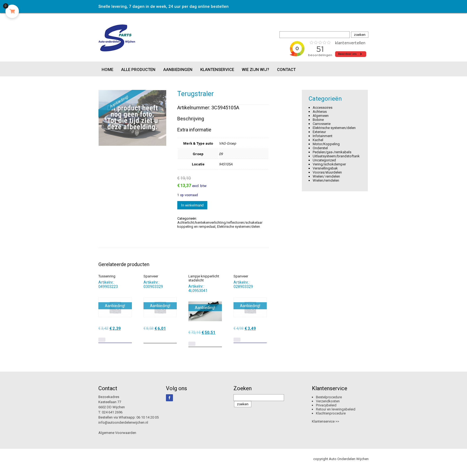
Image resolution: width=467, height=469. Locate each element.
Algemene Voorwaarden (117, 433)
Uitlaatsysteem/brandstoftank (336, 156)
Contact (286, 69)
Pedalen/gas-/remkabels (332, 152)
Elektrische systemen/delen (238, 227)
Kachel (318, 140)
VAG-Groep (227, 143)
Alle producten (138, 69)
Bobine (318, 120)
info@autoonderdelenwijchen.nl (123, 422)
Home (107, 69)
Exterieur (319, 132)
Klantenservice (217, 69)
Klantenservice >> (325, 421)
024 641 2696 (112, 412)
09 (221, 154)
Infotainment (322, 136)
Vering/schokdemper (329, 164)
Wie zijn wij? (255, 69)
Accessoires (322, 108)
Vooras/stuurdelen (327, 172)
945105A (225, 164)
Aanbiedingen (177, 69)
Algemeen (321, 116)
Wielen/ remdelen (326, 176)
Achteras (320, 112)
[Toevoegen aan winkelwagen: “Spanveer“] (173, 337)
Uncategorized (324, 160)
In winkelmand (192, 205)
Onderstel (320, 148)
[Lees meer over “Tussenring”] (101, 340)
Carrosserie (322, 124)
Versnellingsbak (325, 168)
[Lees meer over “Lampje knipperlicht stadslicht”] (191, 344)
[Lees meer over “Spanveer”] (237, 340)
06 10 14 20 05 (147, 417)
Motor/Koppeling (326, 144)
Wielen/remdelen (326, 180)
